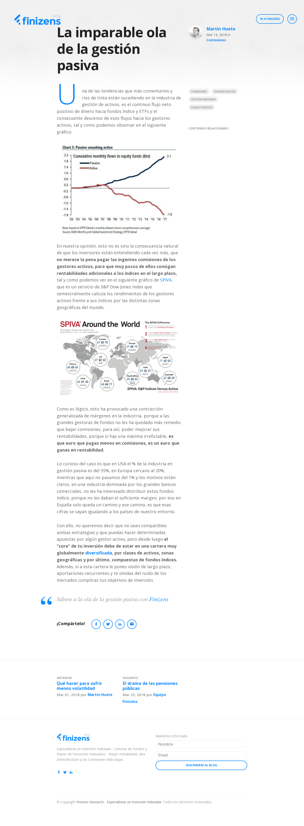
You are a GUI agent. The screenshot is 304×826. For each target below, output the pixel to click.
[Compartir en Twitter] (108, 624)
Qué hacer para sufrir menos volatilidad (79, 685)
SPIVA (165, 280)
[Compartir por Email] (132, 624)
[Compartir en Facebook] (96, 624)
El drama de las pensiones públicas (150, 685)
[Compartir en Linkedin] (120, 624)
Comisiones (216, 40)
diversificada (98, 553)
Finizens (158, 599)
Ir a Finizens (270, 19)
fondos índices (201, 107)
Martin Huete (220, 29)
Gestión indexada (203, 99)
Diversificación (224, 91)
